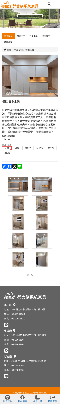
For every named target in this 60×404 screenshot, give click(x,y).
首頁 (8, 49)
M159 (39, 148)
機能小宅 (21, 35)
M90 (17, 148)
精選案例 (8, 35)
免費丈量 (37, 401)
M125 (28, 148)
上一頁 (30, 274)
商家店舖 (8, 41)
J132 (7, 152)
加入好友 (7, 401)
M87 (6, 148)
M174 (51, 148)
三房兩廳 (33, 35)
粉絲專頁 (22, 401)
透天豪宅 (46, 35)
